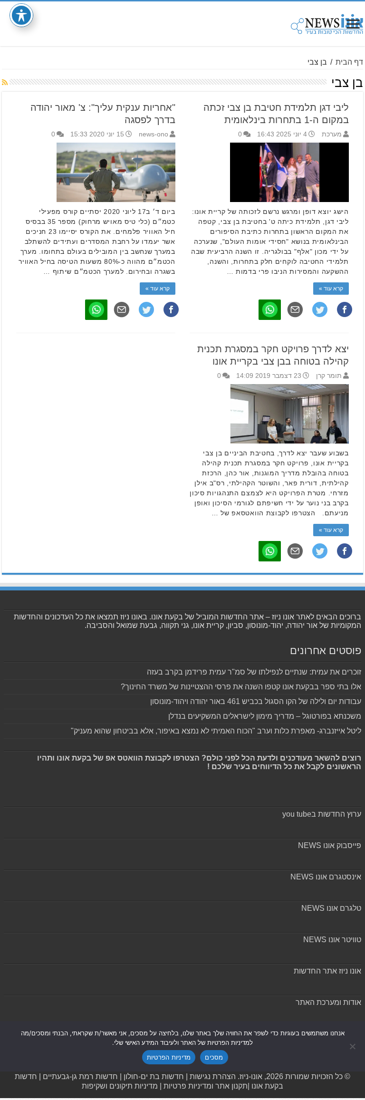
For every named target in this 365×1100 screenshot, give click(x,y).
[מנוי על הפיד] (5, 82)
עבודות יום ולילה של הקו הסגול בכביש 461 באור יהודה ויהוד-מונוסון (255, 701)
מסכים (214, 1057)
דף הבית (349, 62)
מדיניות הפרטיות (169, 1057)
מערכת (332, 134)
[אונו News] (327, 22)
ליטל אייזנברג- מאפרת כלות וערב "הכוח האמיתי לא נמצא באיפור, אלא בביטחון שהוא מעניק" (216, 731)
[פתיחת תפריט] (353, 25)
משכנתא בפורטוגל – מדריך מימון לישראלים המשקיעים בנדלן (264, 716)
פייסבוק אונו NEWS (329, 845)
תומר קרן (329, 375)
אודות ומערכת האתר (328, 1002)
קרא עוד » (331, 288)
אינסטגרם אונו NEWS (325, 877)
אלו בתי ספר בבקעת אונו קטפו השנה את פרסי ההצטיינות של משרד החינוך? (241, 687)
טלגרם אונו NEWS (331, 908)
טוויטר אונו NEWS (332, 940)
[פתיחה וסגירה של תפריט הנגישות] (21, 15)
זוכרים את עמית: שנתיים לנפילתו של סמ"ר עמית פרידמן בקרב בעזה (254, 672)
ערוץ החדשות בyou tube (321, 814)
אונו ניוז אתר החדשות (327, 971)
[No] (353, 1046)
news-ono (153, 134)
